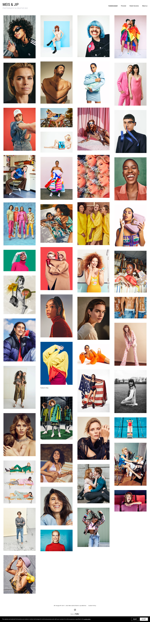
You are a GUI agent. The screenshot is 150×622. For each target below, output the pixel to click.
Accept (144, 619)
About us (144, 6)
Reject (135, 619)
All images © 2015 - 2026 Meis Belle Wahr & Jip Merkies (70, 605)
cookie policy (87, 619)
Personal (123, 6)
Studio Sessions (134, 6)
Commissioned (112, 6)
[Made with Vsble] (75, 614)
